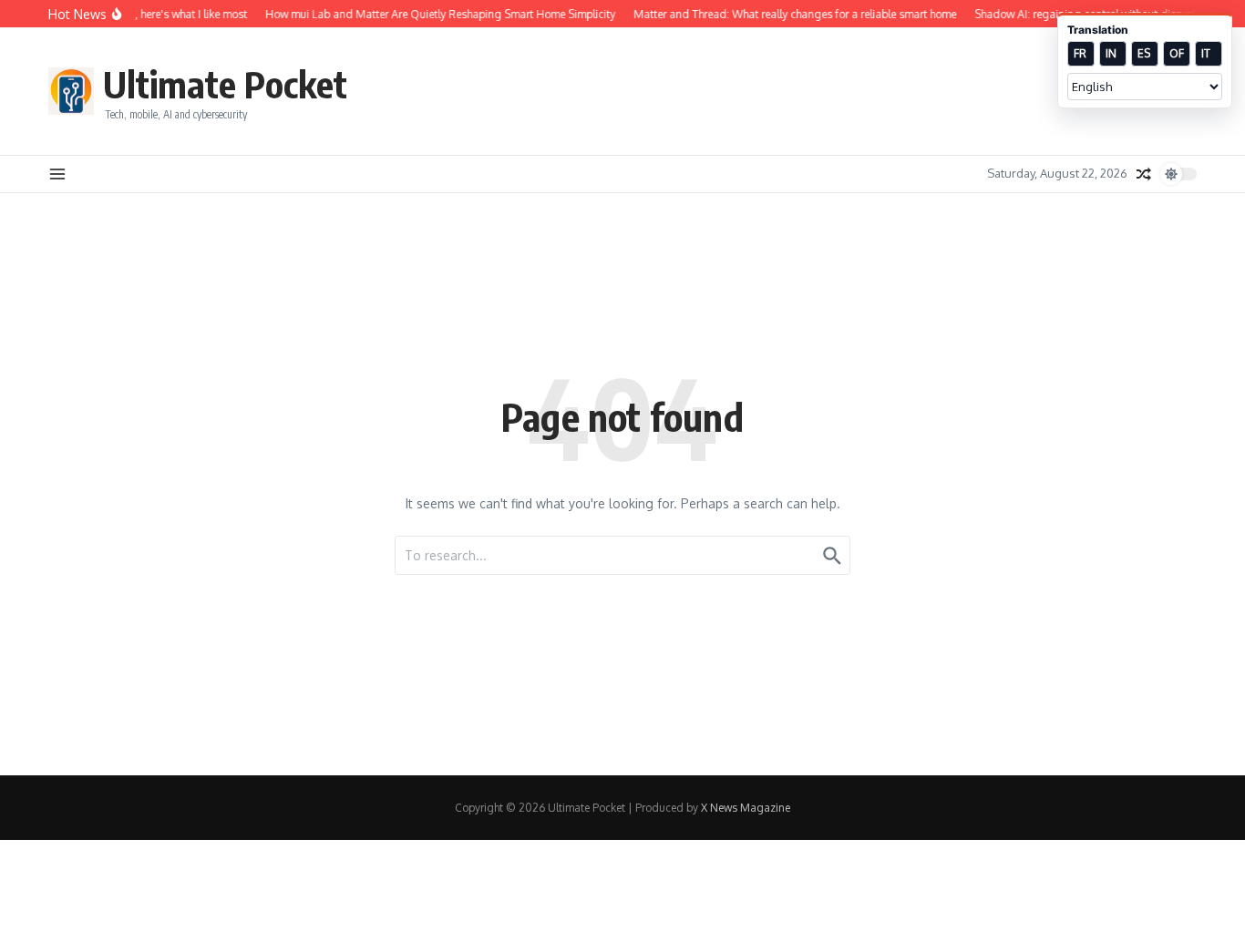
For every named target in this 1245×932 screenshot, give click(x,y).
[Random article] (1144, 174)
